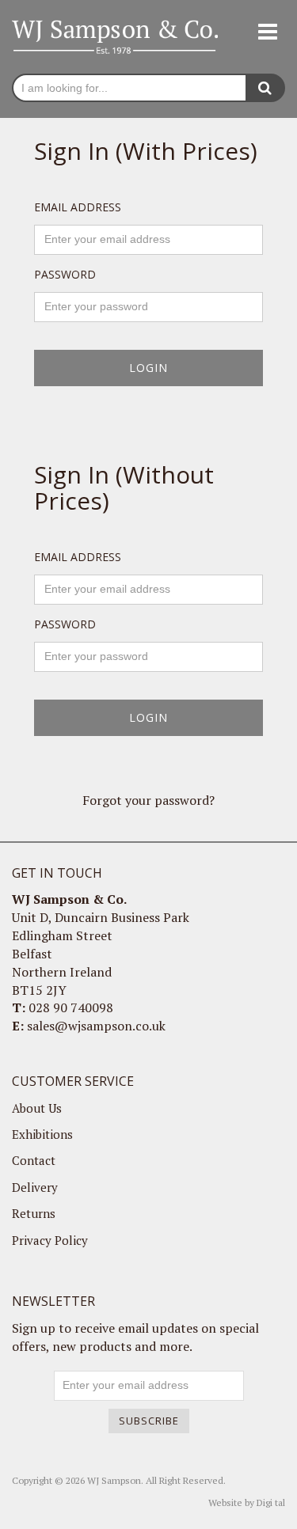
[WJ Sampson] (115, 35)
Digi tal (271, 1502)
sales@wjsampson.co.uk (96, 1025)
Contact (33, 1160)
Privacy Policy (50, 1240)
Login (148, 367)
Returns (33, 1213)
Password (65, 274)
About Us (37, 1108)
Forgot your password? (148, 800)
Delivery (35, 1187)
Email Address (77, 206)
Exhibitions (42, 1134)
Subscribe (149, 1420)
